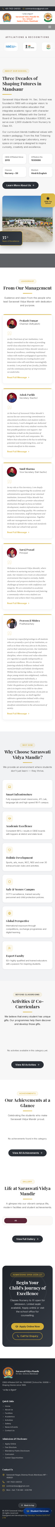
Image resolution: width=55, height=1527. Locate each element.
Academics (10, 1417)
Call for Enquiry (29, 1336)
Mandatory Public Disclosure (17, 1451)
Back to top (29, 1505)
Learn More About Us (18, 185)
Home (7, 1406)
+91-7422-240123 (14, 1482)
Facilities (9, 1413)
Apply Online (10, 1444)
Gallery (8, 1423)
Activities (9, 1420)
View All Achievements (25, 1152)
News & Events (11, 1427)
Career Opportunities (14, 1458)
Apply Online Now (29, 1326)
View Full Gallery (25, 1239)
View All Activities (25, 1064)
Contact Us (10, 1430)
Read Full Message (17, 377)
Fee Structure (11, 1447)
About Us (9, 1410)
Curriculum (9, 1454)
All (16, 1220)
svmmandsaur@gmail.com (17, 1486)
